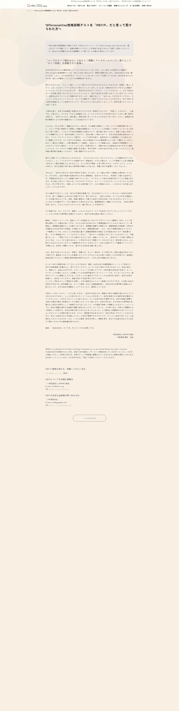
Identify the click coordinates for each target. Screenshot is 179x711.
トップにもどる (89, 418)
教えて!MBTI (92, 5)
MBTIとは (81, 5)
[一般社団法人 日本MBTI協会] (33, 5)
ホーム (29, 10)
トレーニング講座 (105, 5)
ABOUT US (71, 5)
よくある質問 (135, 5)
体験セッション (120, 5)
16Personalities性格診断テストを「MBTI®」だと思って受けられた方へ (56, 10)
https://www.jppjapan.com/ (61, 405)
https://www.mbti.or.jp (59, 389)
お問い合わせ (147, 5)
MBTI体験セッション (53, 373)
